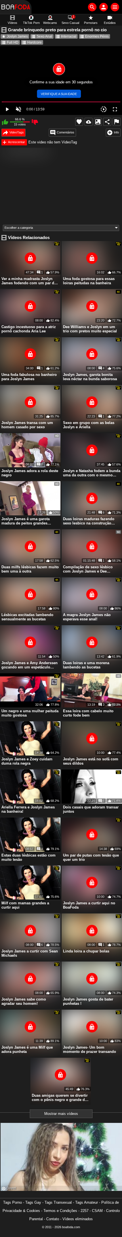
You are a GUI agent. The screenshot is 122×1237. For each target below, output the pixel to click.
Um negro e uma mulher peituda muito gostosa (29, 713)
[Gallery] (98, 122)
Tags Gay (33, 1202)
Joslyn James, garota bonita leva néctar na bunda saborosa (90, 376)
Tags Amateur (86, 1202)
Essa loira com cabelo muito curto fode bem (88, 713)
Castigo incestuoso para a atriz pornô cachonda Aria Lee (28, 329)
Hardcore (34, 42)
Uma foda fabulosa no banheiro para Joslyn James (29, 376)
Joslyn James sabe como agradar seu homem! (23, 1001)
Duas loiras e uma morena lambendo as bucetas (86, 665)
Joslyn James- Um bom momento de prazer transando (89, 1049)
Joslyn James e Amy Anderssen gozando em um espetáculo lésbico (29, 665)
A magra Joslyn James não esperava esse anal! (87, 617)
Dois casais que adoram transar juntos (91, 809)
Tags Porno (12, 1202)
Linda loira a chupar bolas (86, 951)
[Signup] (103, 7)
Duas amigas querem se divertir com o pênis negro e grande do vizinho (60, 1097)
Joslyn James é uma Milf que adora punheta (27, 1049)
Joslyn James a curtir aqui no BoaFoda (89, 905)
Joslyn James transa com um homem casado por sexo (27, 425)
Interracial (68, 36)
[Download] (88, 122)
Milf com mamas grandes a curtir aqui (25, 905)
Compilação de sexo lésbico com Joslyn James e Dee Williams (88, 569)
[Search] (92, 7)
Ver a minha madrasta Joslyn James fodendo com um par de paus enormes (28, 281)
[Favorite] (79, 122)
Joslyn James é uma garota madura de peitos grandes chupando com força (25, 521)
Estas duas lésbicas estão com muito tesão (28, 857)
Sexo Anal (44, 36)
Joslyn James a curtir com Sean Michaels (29, 953)
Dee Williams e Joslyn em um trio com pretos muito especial (90, 329)
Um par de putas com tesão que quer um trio (91, 857)
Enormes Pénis (97, 36)
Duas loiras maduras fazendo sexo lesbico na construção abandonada (88, 521)
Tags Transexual (58, 1202)
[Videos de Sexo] (15, 7)
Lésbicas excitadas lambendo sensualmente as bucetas (27, 617)
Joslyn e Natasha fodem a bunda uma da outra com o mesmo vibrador (91, 473)
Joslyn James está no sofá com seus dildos (90, 761)
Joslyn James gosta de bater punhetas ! (88, 1001)
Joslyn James (17, 36)
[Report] (117, 122)
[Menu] (115, 7)
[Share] (107, 122)
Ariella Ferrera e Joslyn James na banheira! (28, 809)
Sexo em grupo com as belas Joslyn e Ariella (88, 425)
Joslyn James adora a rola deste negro (29, 473)
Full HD (12, 42)
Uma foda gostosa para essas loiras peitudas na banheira (89, 281)
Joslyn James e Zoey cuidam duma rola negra (26, 761)
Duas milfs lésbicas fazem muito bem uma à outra (30, 569)
